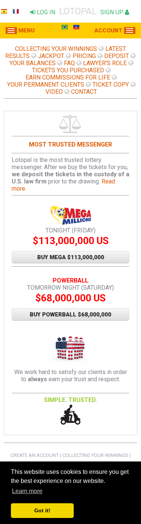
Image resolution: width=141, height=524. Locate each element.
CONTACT (84, 91)
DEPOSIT (116, 56)
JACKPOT (51, 56)
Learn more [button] (27, 491)
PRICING (84, 56)
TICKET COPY (110, 84)
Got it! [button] (42, 510)
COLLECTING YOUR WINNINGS (56, 48)
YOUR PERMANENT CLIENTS (45, 84)
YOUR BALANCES (32, 63)
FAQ (69, 63)
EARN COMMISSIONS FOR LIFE (68, 77)
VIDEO (54, 91)
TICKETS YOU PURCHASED (68, 70)
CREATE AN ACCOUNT (35, 455)
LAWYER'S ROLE (105, 63)
